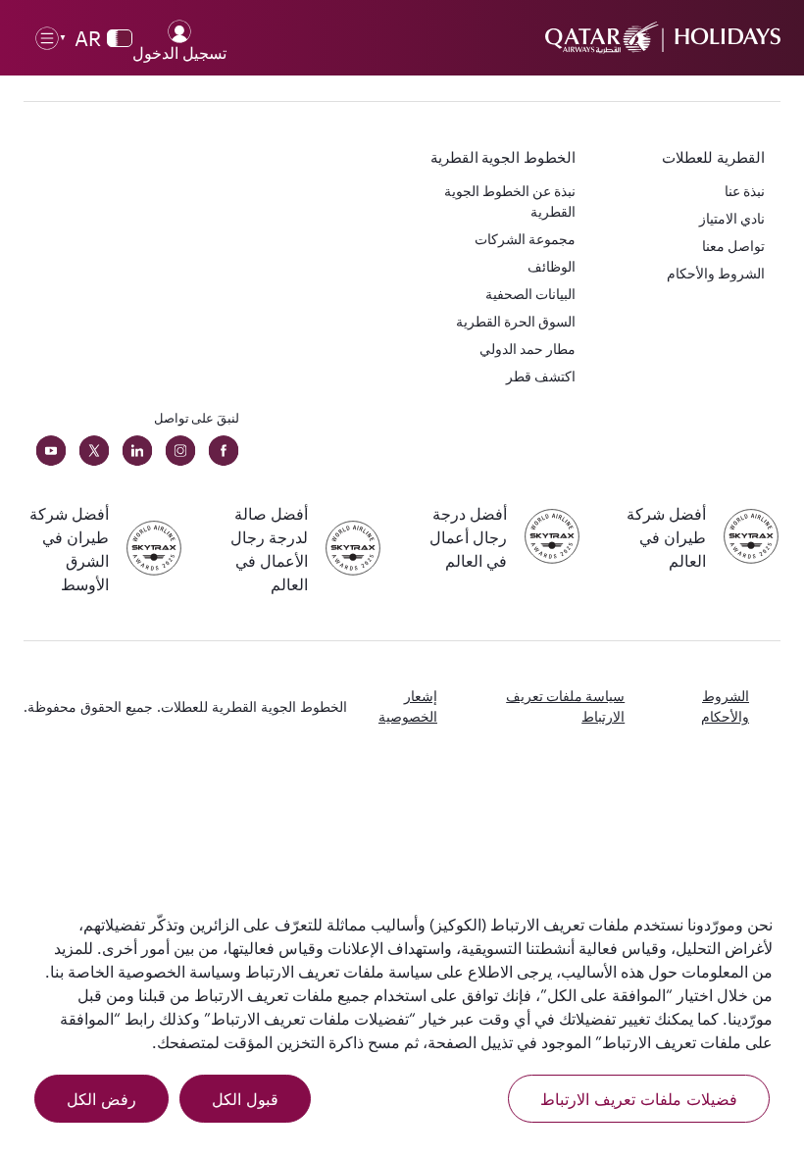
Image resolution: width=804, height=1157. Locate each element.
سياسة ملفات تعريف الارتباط (565, 706)
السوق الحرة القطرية (516, 321)
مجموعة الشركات (525, 238)
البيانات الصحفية (530, 293)
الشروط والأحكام (716, 273)
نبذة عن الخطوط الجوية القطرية (510, 201)
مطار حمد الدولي (527, 348)
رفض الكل (101, 1099)
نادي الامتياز (732, 218)
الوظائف (552, 266)
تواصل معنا (733, 245)
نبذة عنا (745, 190)
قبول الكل (245, 1099)
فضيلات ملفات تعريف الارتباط (638, 1099)
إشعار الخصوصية (407, 706)
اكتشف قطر (541, 376)
